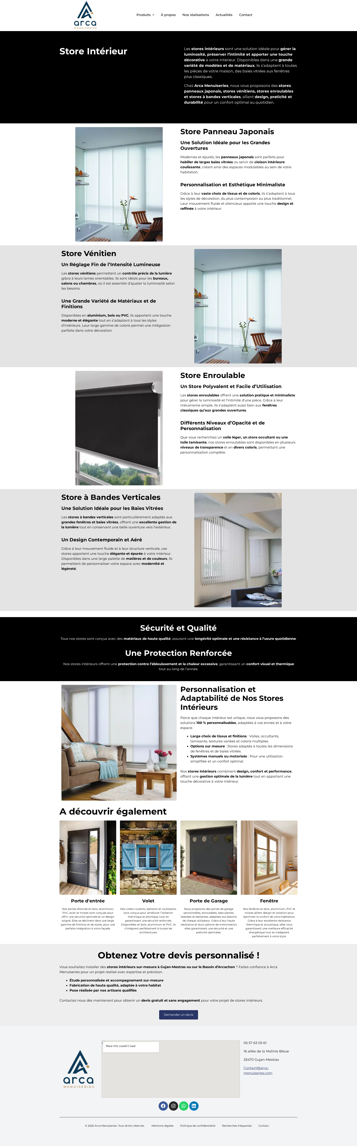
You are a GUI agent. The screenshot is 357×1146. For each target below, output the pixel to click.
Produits (143, 15)
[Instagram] (173, 1106)
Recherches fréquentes (237, 1125)
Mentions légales (162, 1125)
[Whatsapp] (183, 1106)
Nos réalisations (195, 15)
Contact (245, 15)
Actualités (224, 15)
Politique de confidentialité (197, 1125)
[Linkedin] (194, 1106)
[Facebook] (163, 1106)
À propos (168, 15)
